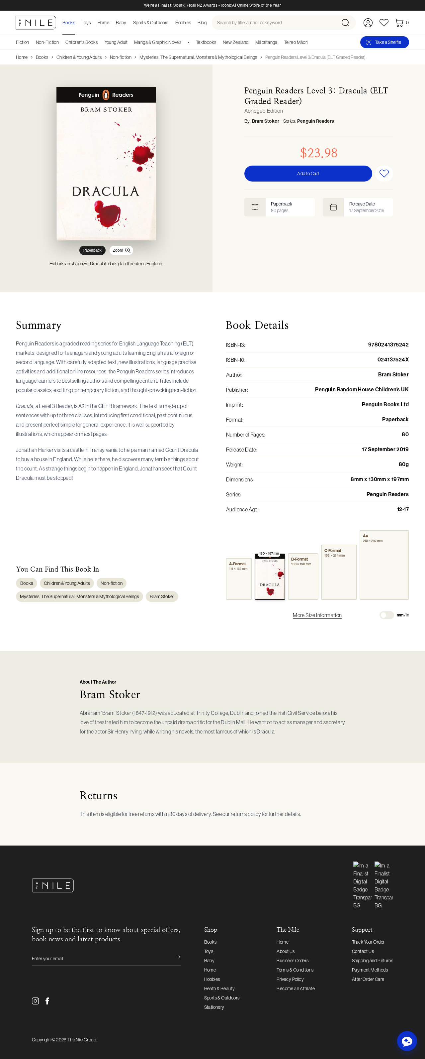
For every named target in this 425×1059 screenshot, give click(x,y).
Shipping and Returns (372, 960)
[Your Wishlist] (384, 23)
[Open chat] (407, 1041)
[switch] (387, 615)
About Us (286, 951)
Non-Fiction (47, 42)
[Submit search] (348, 22)
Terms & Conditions (295, 970)
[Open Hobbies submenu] (193, 23)
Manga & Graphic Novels (158, 42)
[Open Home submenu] (111, 23)
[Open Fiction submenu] (31, 42)
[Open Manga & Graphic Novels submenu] (184, 42)
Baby (209, 960)
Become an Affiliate (296, 988)
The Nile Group (81, 1039)
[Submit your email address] (174, 958)
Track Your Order (368, 942)
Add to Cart (308, 173)
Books (42, 57)
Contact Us (363, 951)
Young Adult (116, 42)
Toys (208, 951)
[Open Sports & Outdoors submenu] (170, 23)
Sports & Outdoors (222, 997)
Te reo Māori (296, 42)
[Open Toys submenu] (93, 23)
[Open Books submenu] (77, 23)
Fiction (22, 42)
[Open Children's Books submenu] (100, 42)
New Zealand (235, 42)
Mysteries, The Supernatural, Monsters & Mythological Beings (198, 57)
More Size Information (317, 615)
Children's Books (81, 42)
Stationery (214, 1007)
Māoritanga (266, 42)
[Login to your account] (368, 23)
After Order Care (368, 979)
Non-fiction (120, 57)
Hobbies (212, 979)
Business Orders (292, 960)
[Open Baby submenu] (128, 23)
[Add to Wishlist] (384, 174)
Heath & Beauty (219, 988)
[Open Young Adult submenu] (129, 42)
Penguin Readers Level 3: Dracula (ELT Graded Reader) (315, 57)
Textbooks (206, 42)
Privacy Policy (290, 979)
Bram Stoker (265, 121)
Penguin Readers (315, 121)
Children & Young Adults (79, 57)
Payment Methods (370, 970)
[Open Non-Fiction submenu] (61, 42)
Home (22, 57)
